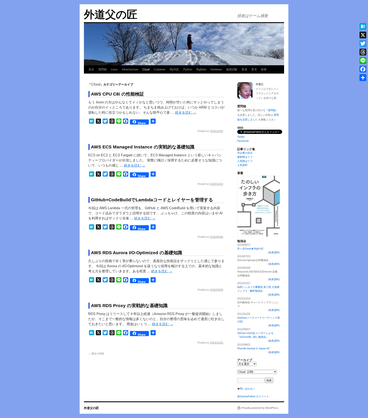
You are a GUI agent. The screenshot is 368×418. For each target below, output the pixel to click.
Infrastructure (130, 69)
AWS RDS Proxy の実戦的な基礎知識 (129, 305)
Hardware (216, 69)
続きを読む (185, 112)
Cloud (146, 69)
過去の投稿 (96, 353)
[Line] (363, 60)
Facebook (243, 140)
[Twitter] (363, 43)
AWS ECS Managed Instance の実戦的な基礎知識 (142, 146)
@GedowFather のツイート (253, 396)
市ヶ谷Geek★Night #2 (250, 248)
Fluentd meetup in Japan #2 (253, 348)
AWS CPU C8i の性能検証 (117, 93)
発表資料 (274, 252)
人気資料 (242, 165)
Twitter (241, 136)
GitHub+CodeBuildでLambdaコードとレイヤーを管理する (152, 199)
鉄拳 (264, 69)
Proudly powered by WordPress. (260, 407)
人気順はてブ (245, 161)
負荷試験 (231, 69)
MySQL (174, 69)
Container (159, 69)
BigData (201, 69)
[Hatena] (363, 26)
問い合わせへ (247, 388)
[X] (363, 35)
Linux (114, 69)
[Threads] (363, 52)
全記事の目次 (245, 152)
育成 (244, 69)
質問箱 (102, 69)
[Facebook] (363, 69)
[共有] (363, 77)
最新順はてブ (245, 156)
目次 (91, 69)
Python (187, 69)
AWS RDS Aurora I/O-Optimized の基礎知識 (136, 252)
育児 (254, 69)
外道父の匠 (110, 14)
